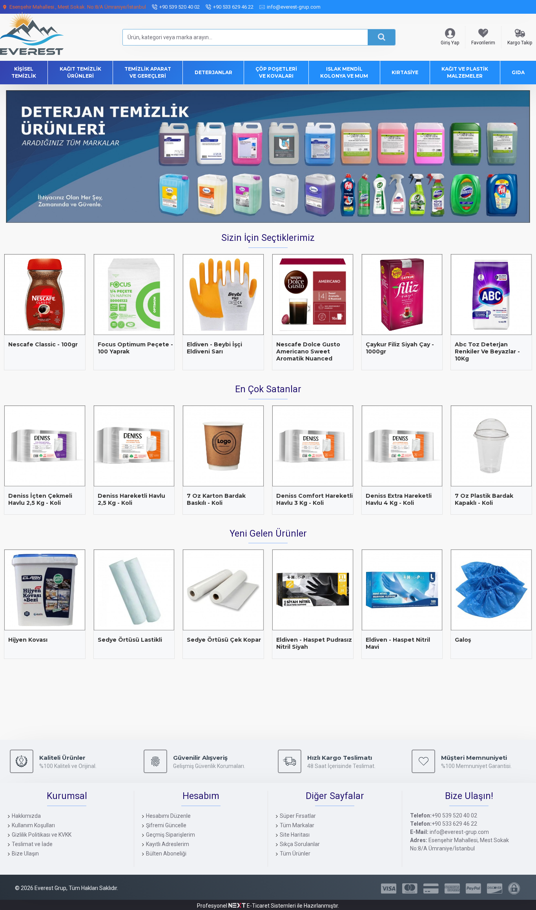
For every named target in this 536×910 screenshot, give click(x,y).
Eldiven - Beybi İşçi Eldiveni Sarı (214, 348)
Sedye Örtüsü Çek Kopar (224, 639)
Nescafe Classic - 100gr (43, 344)
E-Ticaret (258, 906)
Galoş (463, 639)
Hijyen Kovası (27, 639)
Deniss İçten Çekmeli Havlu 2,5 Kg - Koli (40, 499)
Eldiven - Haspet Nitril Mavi (398, 643)
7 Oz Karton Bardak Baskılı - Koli (216, 499)
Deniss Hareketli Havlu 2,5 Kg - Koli (131, 499)
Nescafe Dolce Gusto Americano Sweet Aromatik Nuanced (308, 351)
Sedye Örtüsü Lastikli (130, 639)
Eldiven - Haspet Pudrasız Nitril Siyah (314, 643)
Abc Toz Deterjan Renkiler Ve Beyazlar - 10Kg (487, 351)
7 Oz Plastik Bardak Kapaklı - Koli (484, 499)
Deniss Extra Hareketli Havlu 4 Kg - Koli (399, 499)
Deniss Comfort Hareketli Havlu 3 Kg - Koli (314, 499)
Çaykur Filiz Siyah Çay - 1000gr (400, 348)
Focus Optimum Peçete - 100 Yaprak (135, 348)
